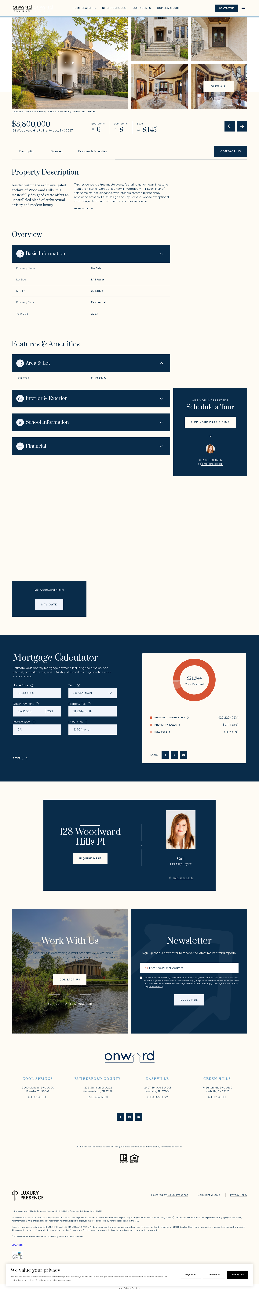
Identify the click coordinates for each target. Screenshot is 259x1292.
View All (218, 86)
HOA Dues (75, 722)
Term (71, 685)
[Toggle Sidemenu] (243, 8)
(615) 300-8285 (212, 460)
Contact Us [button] (226, 8)
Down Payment (23, 704)
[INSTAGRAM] (129, 1117)
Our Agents (142, 8)
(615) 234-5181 (217, 1097)
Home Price (20, 685)
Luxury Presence (177, 1194)
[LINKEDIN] (138, 1117)
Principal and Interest (170, 717)
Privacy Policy (156, 986)
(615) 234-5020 (98, 1097)
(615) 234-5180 (81, 1004)
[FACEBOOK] (120, 1117)
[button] (230, 151)
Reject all (190, 1274)
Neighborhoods (114, 8)
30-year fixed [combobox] (82, 693)
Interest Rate (22, 722)
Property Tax (77, 704)
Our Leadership (169, 8)
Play (68, 62)
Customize (214, 1274)
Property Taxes (166, 725)
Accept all (238, 1274)
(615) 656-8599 (157, 1097)
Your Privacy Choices (129, 1288)
